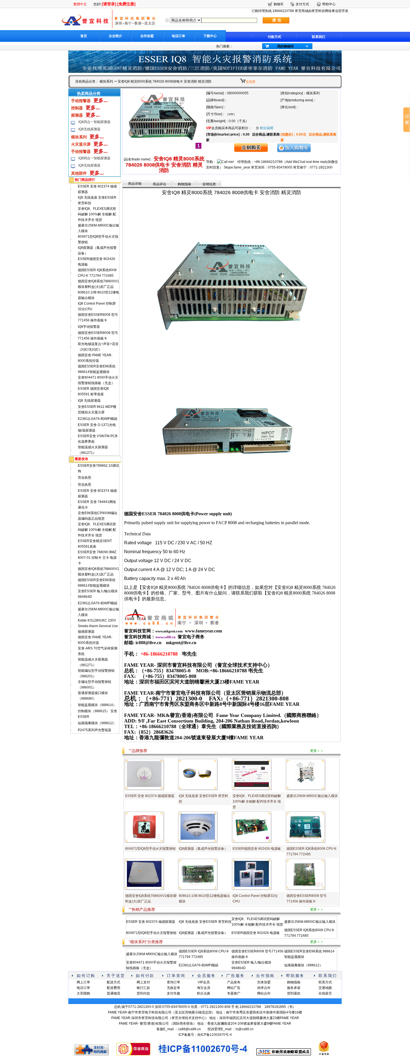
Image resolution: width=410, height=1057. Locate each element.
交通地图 (325, 988)
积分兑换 (203, 993)
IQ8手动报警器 (89, 327)
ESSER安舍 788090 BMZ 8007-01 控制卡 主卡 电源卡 (97, 557)
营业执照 (84, 478)
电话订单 (178, 36)
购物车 (279, 4)
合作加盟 (147, 36)
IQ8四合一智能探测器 (94, 122)
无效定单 (173, 988)
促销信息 (209, 184)
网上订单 (83, 982)
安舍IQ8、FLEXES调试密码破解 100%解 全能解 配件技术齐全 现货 (97, 214)
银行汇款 (143, 988)
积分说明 (266, 128)
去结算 (250, 82)
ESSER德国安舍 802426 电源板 (257, 849)
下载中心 (210, 36)
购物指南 (184, 184)
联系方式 (325, 982)
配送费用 (113, 988)
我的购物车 (285, 46)
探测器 (77, 115)
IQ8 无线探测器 (89, 401)
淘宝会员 (203, 988)
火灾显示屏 (81, 144)
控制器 (77, 108)
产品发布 (233, 982)
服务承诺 (293, 988)
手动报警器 (81, 100)
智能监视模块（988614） (97, 705)
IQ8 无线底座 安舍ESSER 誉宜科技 (205, 922)
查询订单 (173, 982)
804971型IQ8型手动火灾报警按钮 (150, 849)
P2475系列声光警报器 (94, 730)
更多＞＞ (317, 751)
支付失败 (173, 993)
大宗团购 (83, 993)
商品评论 (159, 184)
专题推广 (233, 993)
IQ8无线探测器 (89, 129)
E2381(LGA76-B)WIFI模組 (97, 419)
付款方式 (274, 37)
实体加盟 (264, 982)
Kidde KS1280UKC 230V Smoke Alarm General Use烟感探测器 (98, 626)
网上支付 (143, 982)
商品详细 (134, 184)
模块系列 (106, 81)
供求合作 (264, 988)
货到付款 (143, 993)
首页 (83, 36)
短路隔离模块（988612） (97, 723)
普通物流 (113, 993)
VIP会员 (204, 982)
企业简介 (115, 36)
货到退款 (293, 993)
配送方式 (113, 982)
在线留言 (325, 993)
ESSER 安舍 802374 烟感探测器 (149, 796)
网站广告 (233, 988)
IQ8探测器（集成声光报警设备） (203, 849)
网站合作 (264, 993)
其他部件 (79, 173)
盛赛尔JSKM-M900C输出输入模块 (312, 796)
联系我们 (318, 37)
